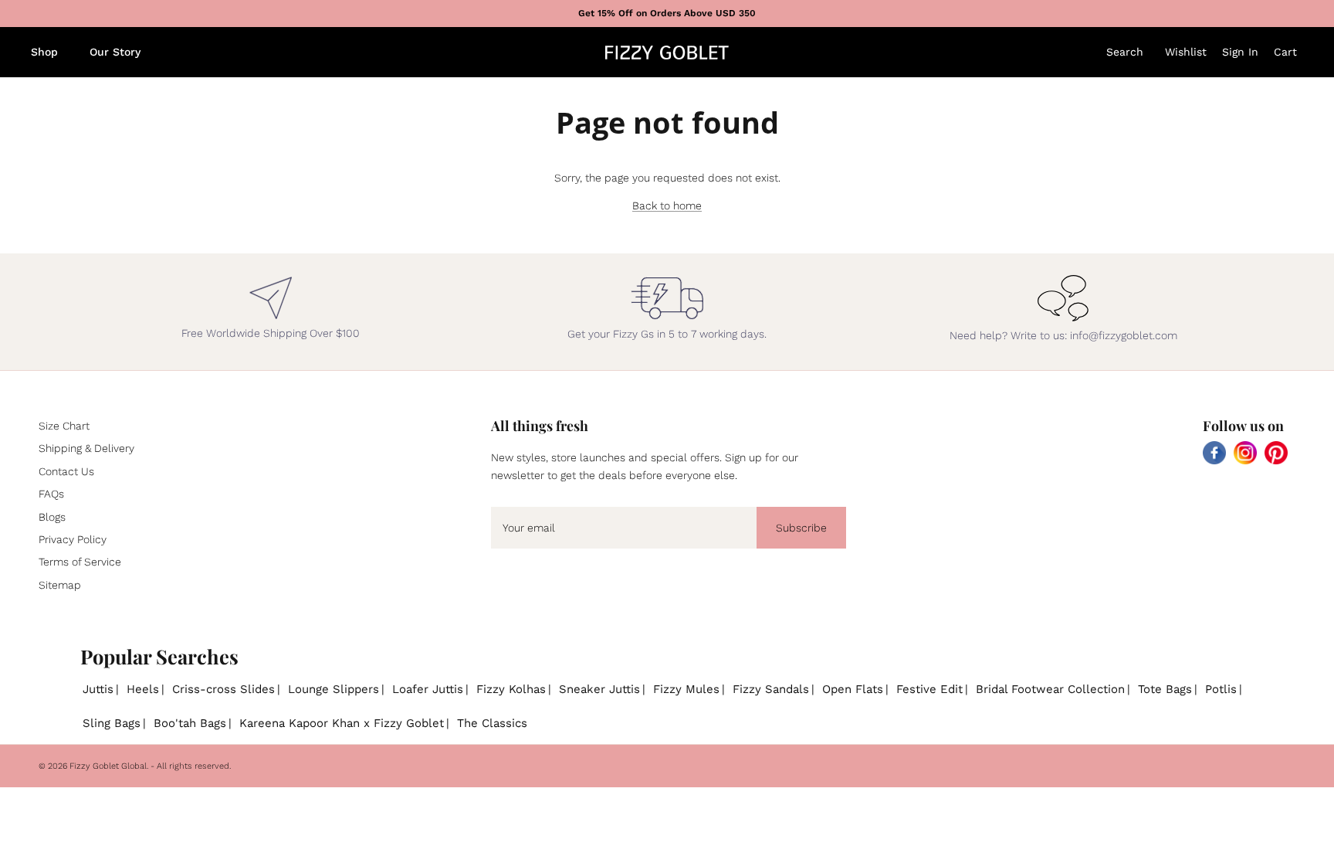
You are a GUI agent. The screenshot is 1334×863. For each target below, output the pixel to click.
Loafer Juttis (427, 689)
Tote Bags (1165, 689)
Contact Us (66, 471)
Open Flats (852, 689)
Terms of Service (80, 562)
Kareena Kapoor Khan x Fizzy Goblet (341, 723)
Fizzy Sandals (771, 689)
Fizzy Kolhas (511, 689)
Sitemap (60, 585)
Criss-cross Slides (223, 689)
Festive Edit (929, 689)
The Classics (492, 723)
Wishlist (1186, 52)
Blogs (52, 517)
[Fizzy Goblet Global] (667, 52)
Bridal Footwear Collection (1050, 689)
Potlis (1221, 689)
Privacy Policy (73, 539)
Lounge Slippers (333, 689)
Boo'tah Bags (190, 723)
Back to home (667, 205)
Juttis (98, 689)
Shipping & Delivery (86, 448)
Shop (44, 52)
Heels (143, 689)
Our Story (115, 52)
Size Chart (64, 426)
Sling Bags (112, 723)
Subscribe (801, 528)
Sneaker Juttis (599, 689)
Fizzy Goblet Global (108, 766)
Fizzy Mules (686, 689)
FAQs (51, 494)
